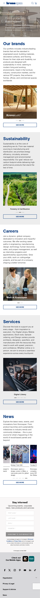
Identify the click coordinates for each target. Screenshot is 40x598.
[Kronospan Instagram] (15, 570)
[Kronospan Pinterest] (20, 570)
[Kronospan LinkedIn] (30, 570)
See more (20, 125)
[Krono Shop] (36, 3)
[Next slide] (34, 102)
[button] (1, 18)
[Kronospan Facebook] (4, 570)
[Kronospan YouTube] (25, 570)
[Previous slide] (5, 102)
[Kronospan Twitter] (9, 570)
